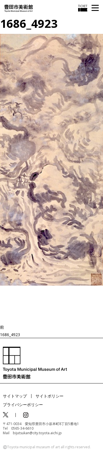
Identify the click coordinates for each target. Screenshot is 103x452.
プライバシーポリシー (23, 404)
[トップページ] (18, 8)
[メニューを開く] (95, 8)
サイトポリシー (49, 396)
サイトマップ (15, 396)
